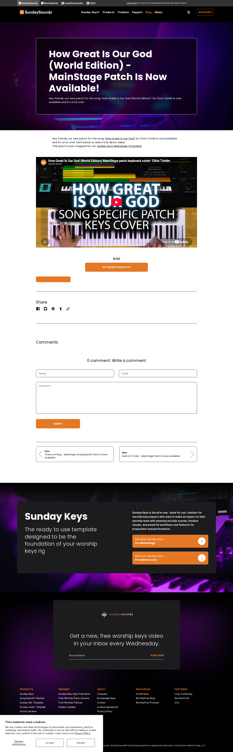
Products (109, 12)
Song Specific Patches (32, 698)
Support (137, 12)
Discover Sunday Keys (146, 536)
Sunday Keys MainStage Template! (119, 146)
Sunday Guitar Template (33, 707)
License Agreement (107, 707)
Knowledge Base (106, 698)
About (158, 12)
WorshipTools (182, 698)
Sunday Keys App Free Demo (74, 693)
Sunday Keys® (90, 12)
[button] (116, 266)
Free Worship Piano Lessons (73, 698)
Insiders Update (67, 707)
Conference (142, 693)
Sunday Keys (27, 693)
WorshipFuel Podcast (147, 702)
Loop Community (184, 693)
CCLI (177, 702)
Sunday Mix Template (31, 702)
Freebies (123, 12)
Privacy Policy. (83, 733)
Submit (58, 423)
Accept (50, 742)
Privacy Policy (105, 711)
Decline (81, 742)
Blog (148, 12)
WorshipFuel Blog (145, 698)
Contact (101, 702)
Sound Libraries (28, 711)
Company (102, 693)
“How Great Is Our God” (120, 138)
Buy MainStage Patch (116, 267)
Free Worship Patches (70, 702)
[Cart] (189, 12)
